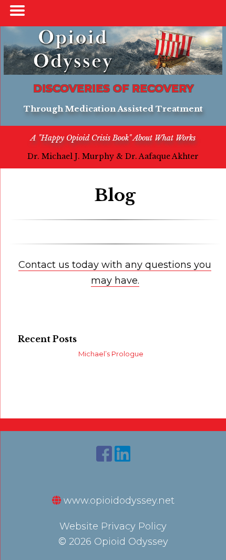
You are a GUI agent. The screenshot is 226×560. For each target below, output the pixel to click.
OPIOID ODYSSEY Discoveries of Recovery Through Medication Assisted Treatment (113, 50)
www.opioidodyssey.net (117, 500)
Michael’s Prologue (110, 353)
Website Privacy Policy (113, 526)
